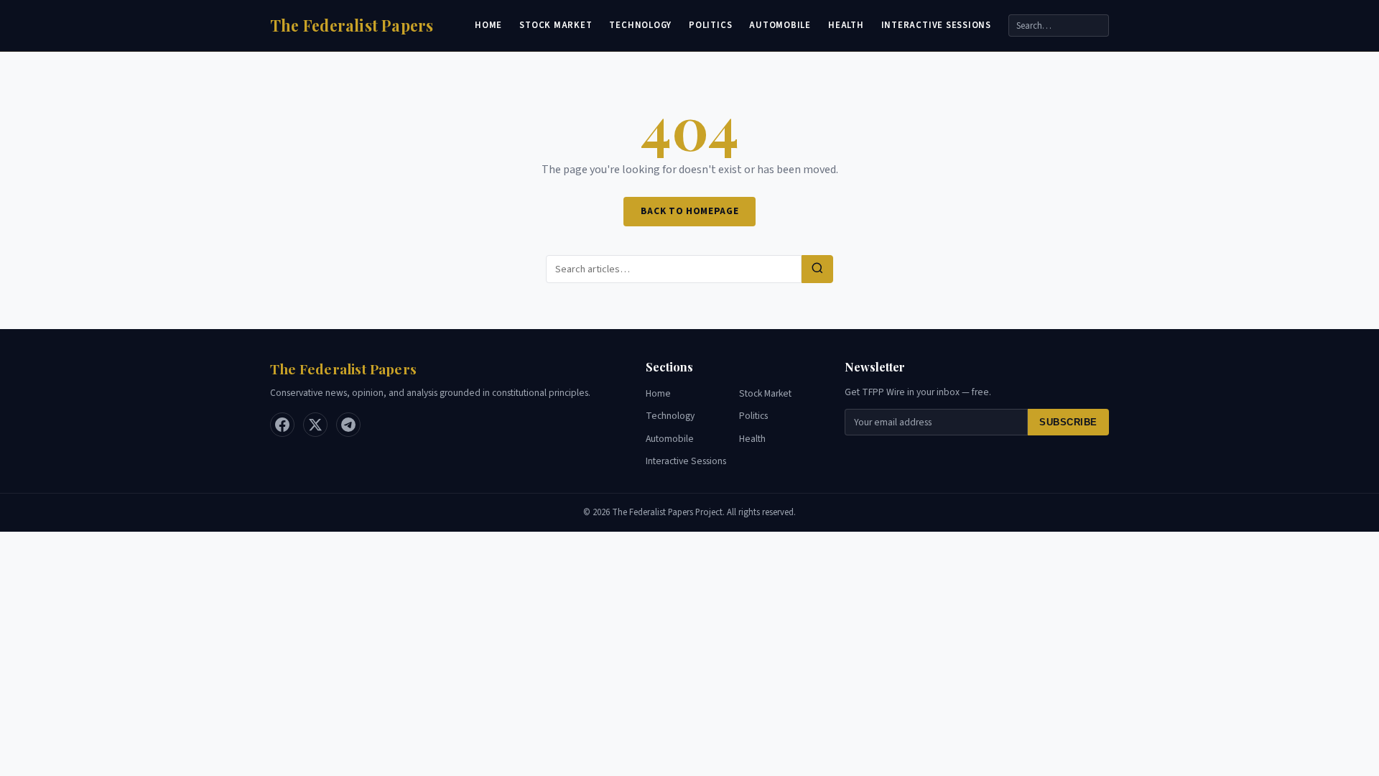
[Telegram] (348, 424)
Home (488, 25)
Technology (640, 25)
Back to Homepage (690, 211)
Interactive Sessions (936, 25)
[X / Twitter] (315, 424)
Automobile (780, 25)
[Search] (817, 269)
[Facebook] (282, 424)
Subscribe (1068, 422)
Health (846, 25)
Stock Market (555, 25)
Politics (710, 25)
